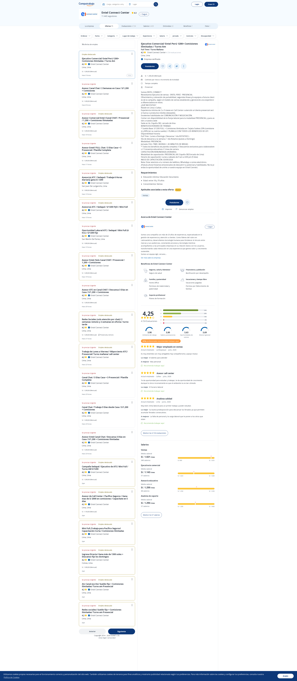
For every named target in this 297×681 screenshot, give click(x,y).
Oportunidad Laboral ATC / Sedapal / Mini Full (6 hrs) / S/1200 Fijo (105, 231)
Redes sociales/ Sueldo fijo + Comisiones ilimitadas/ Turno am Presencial (101, 611)
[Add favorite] (163, 66)
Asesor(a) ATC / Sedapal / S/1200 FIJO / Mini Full (105, 206)
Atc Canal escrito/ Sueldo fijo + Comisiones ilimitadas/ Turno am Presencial (103, 585)
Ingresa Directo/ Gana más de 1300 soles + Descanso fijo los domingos (102, 555)
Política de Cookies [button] (11, 677)
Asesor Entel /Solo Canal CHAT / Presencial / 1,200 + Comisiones (103, 261)
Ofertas (109, 26)
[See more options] (183, 66)
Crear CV (211, 4)
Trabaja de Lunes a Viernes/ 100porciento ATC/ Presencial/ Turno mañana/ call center (105, 352)
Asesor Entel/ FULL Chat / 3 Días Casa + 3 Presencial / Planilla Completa (101, 149)
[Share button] (170, 66)
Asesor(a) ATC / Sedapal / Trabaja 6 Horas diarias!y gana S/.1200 (102, 178)
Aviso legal (102, 638)
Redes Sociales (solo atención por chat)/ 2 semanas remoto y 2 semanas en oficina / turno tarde (105, 322)
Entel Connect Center (100, 64)
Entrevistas (168, 26)
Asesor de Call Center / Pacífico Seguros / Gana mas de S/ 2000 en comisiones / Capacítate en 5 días (105, 498)
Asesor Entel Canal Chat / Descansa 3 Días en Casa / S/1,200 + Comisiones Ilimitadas (104, 438)
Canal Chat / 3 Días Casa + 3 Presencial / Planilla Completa (105, 378)
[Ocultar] (177, 66)
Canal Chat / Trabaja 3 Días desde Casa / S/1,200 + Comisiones (105, 408)
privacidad (111, 638)
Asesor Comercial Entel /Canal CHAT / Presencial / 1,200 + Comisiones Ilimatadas (105, 119)
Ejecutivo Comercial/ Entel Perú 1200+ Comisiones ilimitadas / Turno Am (100, 59)
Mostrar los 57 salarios (151, 515)
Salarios (148, 26)
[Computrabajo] (86, 4)
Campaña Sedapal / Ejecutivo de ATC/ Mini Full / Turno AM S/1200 (105, 467)
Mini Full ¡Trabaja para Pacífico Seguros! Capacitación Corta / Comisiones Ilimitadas (103, 529)
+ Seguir (143, 14)
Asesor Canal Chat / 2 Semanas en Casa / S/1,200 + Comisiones (105, 89)
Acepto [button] (285, 676)
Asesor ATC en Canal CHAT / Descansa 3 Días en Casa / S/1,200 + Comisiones (105, 291)
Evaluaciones (129, 26)
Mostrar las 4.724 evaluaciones (154, 433)
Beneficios (188, 26)
